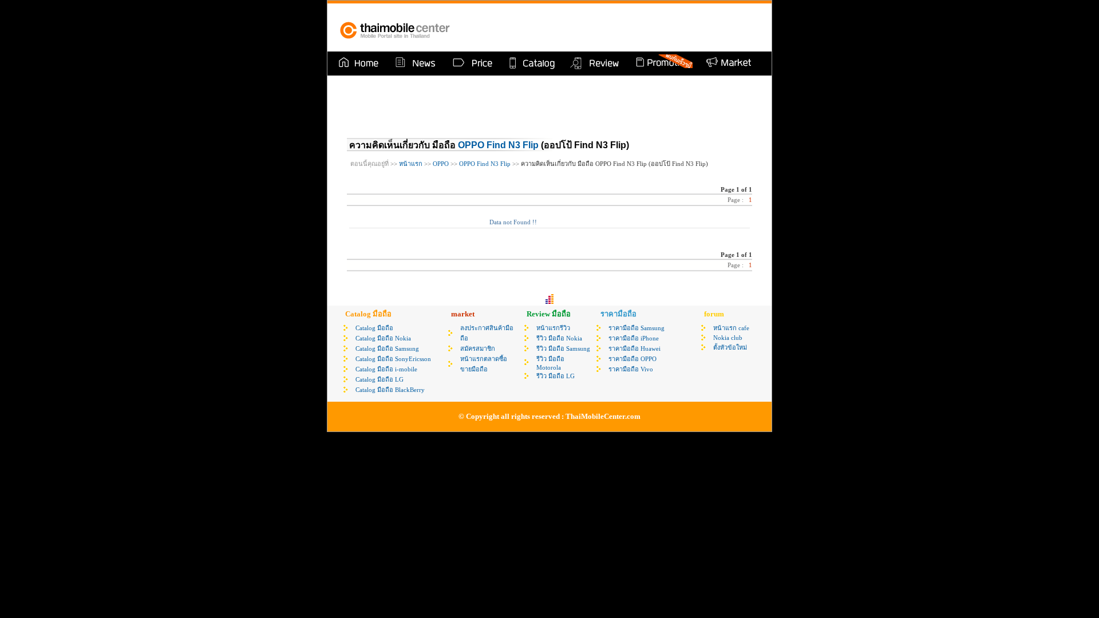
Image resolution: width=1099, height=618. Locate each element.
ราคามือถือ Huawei (634, 348)
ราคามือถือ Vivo (630, 369)
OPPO (441, 163)
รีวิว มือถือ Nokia (559, 338)
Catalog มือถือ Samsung (387, 348)
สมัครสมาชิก (477, 348)
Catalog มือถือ (374, 327)
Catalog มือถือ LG (379, 379)
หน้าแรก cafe (731, 327)
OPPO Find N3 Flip (498, 145)
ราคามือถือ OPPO (632, 358)
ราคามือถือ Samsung (636, 327)
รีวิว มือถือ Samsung (563, 348)
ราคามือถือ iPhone (633, 338)
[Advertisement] (626, 27)
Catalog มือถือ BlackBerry (390, 389)
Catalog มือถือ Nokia (383, 338)
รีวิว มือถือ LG (555, 376)
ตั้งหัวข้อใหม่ (730, 347)
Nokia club (727, 337)
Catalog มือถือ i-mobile (386, 369)
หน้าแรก (409, 163)
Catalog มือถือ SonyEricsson (393, 358)
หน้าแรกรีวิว (553, 327)
